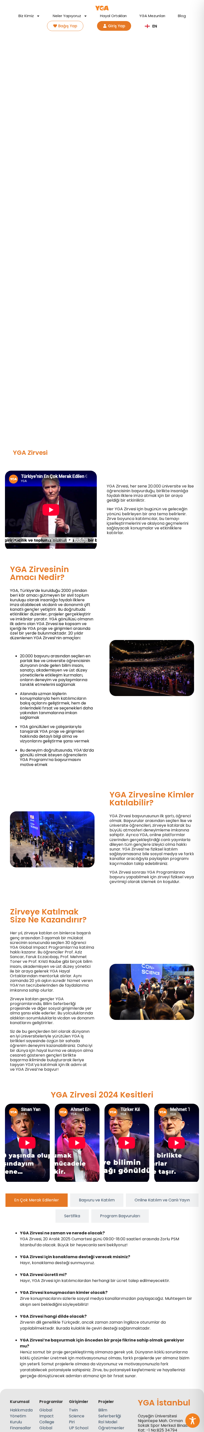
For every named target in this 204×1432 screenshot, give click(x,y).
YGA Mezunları (152, 15)
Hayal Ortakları (113, 15)
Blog (182, 15)
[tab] (36, 1200)
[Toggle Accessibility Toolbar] (192, 1420)
